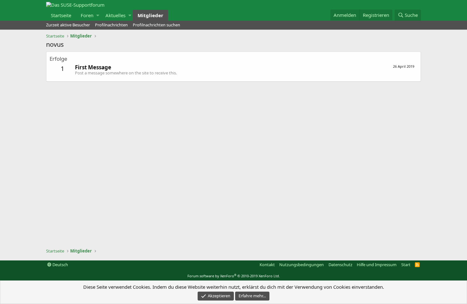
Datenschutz (340, 264)
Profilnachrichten (111, 25)
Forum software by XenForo (233, 275)
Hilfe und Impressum (376, 264)
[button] (98, 15)
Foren (87, 15)
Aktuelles (115, 15)
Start (405, 264)
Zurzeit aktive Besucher (68, 25)
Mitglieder (150, 15)
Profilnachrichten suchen (156, 25)
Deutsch (59, 264)
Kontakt (267, 264)
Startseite (61, 15)
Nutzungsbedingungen (301, 264)
